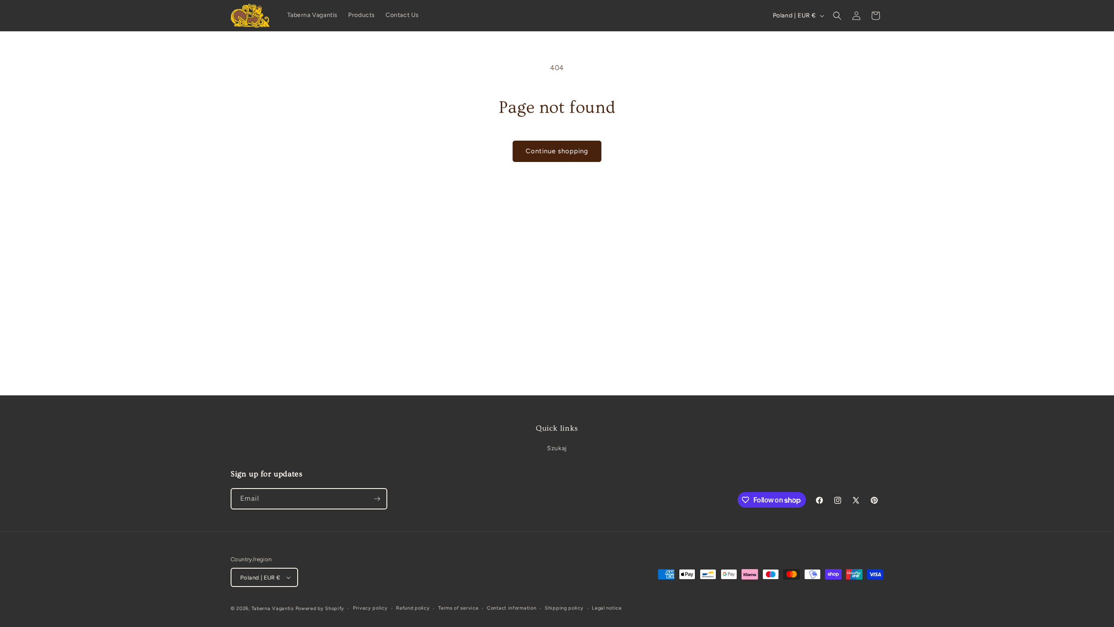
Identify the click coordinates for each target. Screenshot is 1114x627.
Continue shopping (557, 151)
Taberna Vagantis (273, 608)
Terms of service (458, 608)
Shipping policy (564, 608)
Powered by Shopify (320, 608)
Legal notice (606, 608)
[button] (837, 15)
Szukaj (557, 448)
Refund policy (412, 608)
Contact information (511, 608)
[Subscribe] (376, 498)
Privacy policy (370, 608)
